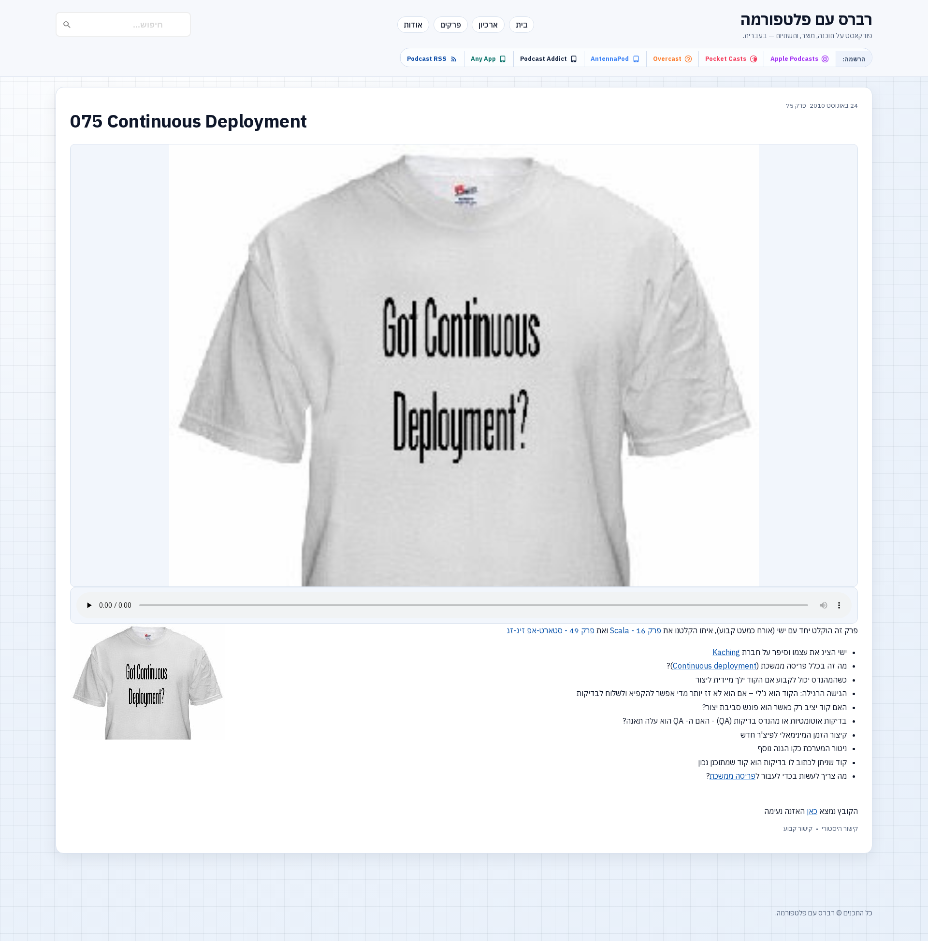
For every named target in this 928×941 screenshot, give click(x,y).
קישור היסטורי (840, 829)
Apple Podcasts (794, 59)
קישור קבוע (797, 829)
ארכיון (488, 24)
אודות (413, 24)
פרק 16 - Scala (635, 630)
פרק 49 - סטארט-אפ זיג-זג (550, 630)
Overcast (667, 59)
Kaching (726, 652)
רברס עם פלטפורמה (806, 19)
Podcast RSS (427, 59)
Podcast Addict (543, 59)
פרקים (450, 24)
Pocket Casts (725, 59)
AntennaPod (610, 59)
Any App (483, 59)
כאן (812, 811)
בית (522, 24)
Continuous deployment (714, 665)
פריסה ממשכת (732, 776)
